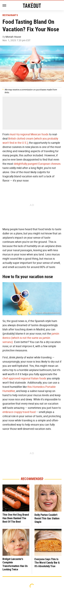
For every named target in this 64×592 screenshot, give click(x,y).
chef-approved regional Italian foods (24, 378)
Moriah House (13, 36)
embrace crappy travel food (19, 412)
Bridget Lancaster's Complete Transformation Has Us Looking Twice (15, 564)
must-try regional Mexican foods (28, 134)
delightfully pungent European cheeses (37, 163)
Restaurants (10, 15)
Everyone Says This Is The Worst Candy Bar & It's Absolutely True (47, 562)
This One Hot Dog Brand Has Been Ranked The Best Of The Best (15, 518)
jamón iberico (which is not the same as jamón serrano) (30, 338)
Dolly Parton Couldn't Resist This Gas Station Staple (46, 518)
